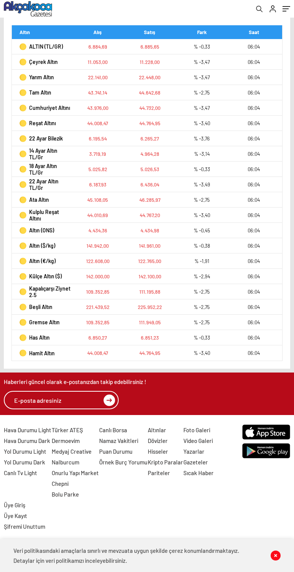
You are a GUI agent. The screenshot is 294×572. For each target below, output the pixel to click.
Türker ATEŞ (67, 430)
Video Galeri (198, 440)
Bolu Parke (65, 494)
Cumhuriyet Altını (49, 108)
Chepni (60, 483)
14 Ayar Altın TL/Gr (43, 153)
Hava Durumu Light (27, 430)
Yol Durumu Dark (24, 462)
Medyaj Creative (71, 451)
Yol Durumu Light (25, 451)
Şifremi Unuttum (24, 526)
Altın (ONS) (41, 230)
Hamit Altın (42, 353)
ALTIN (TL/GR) (46, 46)
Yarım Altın (41, 77)
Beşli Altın (40, 307)
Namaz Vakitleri (118, 440)
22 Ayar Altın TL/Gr (44, 184)
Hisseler (158, 451)
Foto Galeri (196, 430)
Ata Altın (39, 199)
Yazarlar (193, 451)
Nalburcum (65, 462)
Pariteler (159, 472)
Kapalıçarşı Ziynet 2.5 (49, 291)
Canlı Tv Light (20, 472)
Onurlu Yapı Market (75, 472)
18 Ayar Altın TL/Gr (43, 169)
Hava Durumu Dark (27, 440)
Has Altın (39, 337)
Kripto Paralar (165, 462)
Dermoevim (66, 440)
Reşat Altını (42, 123)
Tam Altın (40, 92)
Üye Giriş (14, 505)
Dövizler (158, 440)
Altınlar (157, 430)
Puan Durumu (115, 451)
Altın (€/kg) (42, 261)
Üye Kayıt (15, 515)
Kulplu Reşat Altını (44, 215)
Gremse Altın (44, 322)
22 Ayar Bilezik (46, 138)
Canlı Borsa (113, 430)
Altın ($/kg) (42, 245)
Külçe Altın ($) (45, 276)
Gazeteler (195, 462)
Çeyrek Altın (43, 62)
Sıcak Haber (198, 472)
